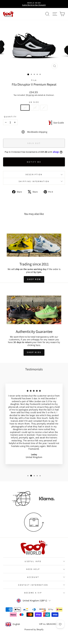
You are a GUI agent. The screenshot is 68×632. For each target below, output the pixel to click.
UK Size (34, 102)
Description (34, 174)
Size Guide (58, 122)
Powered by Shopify (34, 629)
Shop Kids (34, 352)
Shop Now (34, 279)
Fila (34, 80)
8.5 (25, 107)
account (33, 577)
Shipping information (34, 181)
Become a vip (33, 592)
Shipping (30, 95)
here (38, 345)
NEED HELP (33, 569)
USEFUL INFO (33, 561)
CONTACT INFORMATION (33, 585)
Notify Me (34, 162)
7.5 (34, 107)
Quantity (10, 116)
